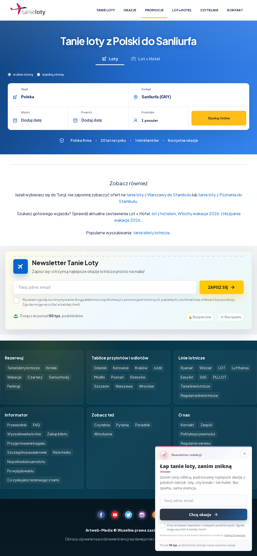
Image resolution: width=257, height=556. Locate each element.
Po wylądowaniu (20, 471)
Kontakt (235, 10)
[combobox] (73, 97)
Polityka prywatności (198, 434)
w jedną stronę (53, 74)
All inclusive (103, 434)
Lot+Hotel (182, 10)
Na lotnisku (62, 452)
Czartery (35, 377)
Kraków (141, 368)
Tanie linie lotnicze (195, 386)
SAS (203, 377)
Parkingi (13, 386)
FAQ (36, 425)
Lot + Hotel (149, 58)
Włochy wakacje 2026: (199, 213)
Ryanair (187, 368)
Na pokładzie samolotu (26, 461)
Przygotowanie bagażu (26, 443)
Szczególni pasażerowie (27, 452)
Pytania (122, 425)
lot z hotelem (164, 213)
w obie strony (23, 74)
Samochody (59, 377)
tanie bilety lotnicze (151, 232)
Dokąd (146, 89)
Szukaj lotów (219, 118)
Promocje (154, 10)
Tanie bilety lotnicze (23, 368)
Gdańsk (100, 368)
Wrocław (146, 386)
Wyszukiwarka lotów (24, 434)
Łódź (158, 368)
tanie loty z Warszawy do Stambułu (158, 194)
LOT (221, 368)
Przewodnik (17, 425)
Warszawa (124, 386)
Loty (113, 58)
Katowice (120, 368)
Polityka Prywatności (234, 535)
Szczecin (101, 386)
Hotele (51, 368)
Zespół (206, 425)
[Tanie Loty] (27, 10)
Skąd (24, 89)
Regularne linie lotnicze (199, 395)
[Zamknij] (244, 453)
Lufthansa (240, 368)
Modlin (99, 377)
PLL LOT (219, 377)
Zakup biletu (57, 434)
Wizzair (206, 368)
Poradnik (142, 425)
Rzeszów (137, 377)
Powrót (86, 112)
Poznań (117, 377)
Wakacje (14, 377)
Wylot (25, 112)
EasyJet (187, 377)
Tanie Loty (105, 10)
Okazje (129, 10)
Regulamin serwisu (196, 443)
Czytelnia (209, 10)
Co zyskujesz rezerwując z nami (33, 480)
